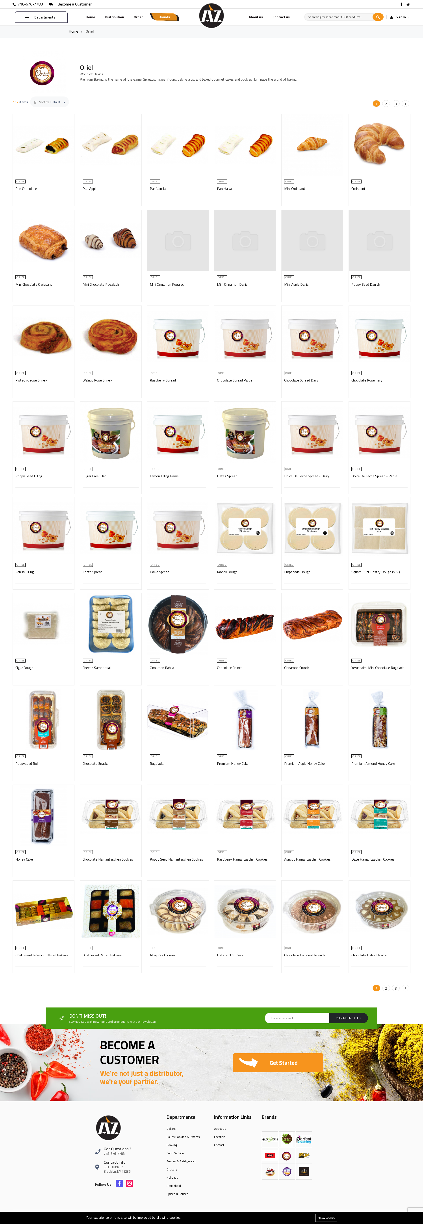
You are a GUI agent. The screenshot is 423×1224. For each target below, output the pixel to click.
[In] (408, 4)
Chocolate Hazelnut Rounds (304, 955)
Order (138, 17)
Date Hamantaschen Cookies (373, 859)
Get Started (284, 1062)
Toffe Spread (92, 571)
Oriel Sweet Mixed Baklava (102, 955)
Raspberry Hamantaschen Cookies (242, 859)
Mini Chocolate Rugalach (101, 284)
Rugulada (156, 763)
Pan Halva (224, 188)
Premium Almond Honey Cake (373, 763)
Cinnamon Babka (162, 667)
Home (90, 17)
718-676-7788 (30, 4)
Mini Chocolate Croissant (33, 284)
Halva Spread (159, 571)
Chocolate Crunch (229, 667)
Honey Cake (24, 859)
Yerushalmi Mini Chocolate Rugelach (377, 667)
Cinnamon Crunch (296, 667)
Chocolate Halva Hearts (369, 955)
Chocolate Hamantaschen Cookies (108, 859)
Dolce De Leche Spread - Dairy (306, 476)
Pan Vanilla (158, 188)
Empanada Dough (297, 571)
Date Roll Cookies (230, 955)
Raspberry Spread (163, 380)
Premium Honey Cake (233, 763)
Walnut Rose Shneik (97, 380)
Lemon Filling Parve (164, 476)
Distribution (114, 17)
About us (256, 17)
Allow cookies (326, 1218)
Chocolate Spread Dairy (301, 380)
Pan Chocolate (26, 188)
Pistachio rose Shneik (31, 380)
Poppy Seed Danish (365, 284)
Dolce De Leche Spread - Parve (374, 476)
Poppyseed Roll (26, 763)
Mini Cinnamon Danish (233, 284)
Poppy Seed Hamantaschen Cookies (176, 859)
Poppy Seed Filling (28, 476)
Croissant (358, 188)
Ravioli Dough (227, 571)
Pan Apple (90, 188)
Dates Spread (227, 476)
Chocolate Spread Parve (234, 380)
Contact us (281, 17)
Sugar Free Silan (94, 476)
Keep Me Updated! (348, 1018)
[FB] (401, 4)
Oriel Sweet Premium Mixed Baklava (42, 955)
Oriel (20, 181)
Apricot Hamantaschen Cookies (307, 859)
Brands (164, 17)
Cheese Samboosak (97, 667)
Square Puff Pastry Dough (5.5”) (375, 571)
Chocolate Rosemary (366, 380)
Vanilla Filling (24, 571)
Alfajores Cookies (163, 955)
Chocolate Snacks (96, 763)
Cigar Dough (24, 667)
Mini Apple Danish (297, 284)
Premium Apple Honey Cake (304, 763)
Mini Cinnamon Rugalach (168, 284)
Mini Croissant (294, 188)
